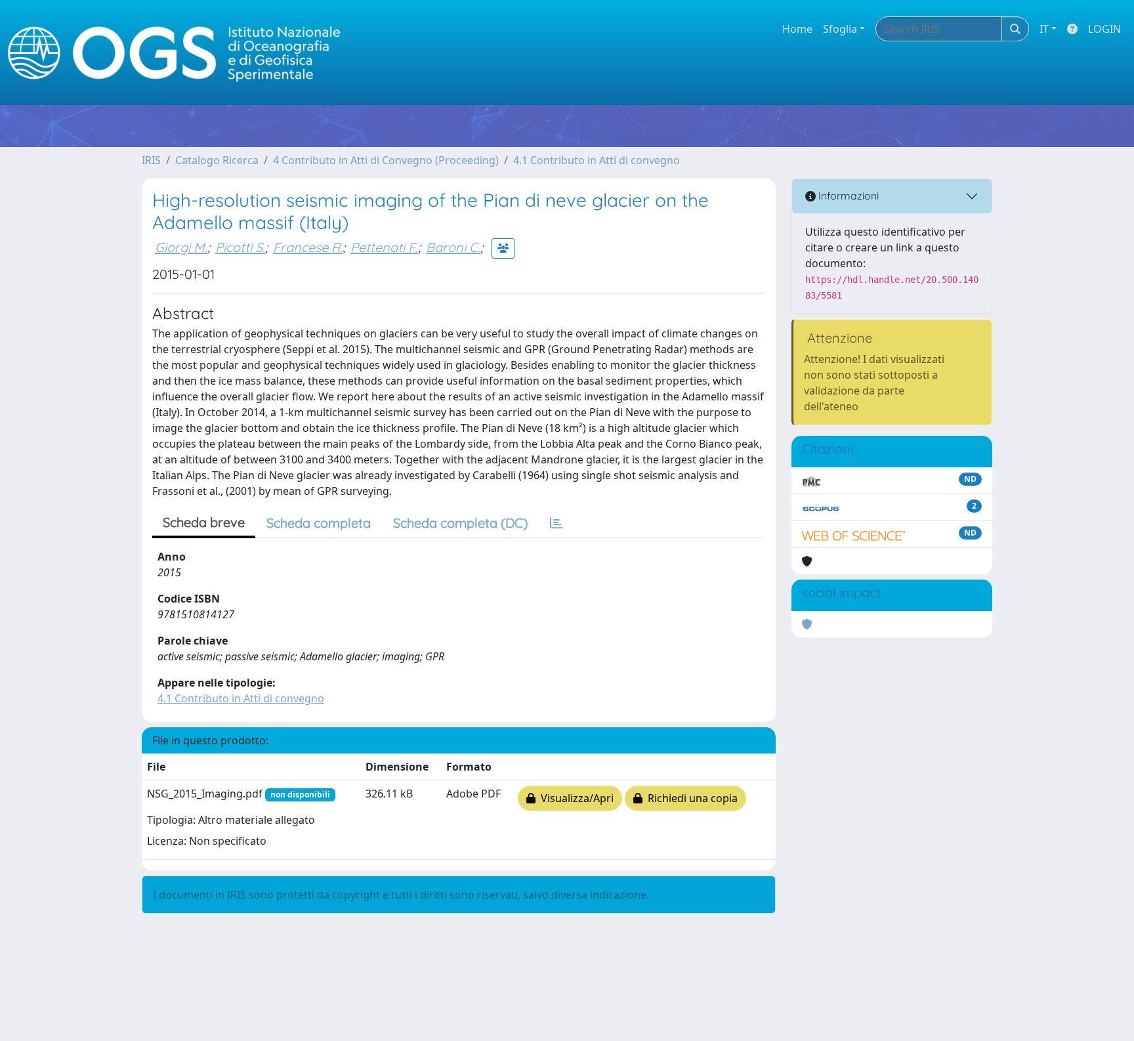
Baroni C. (453, 247)
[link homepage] (180, 53)
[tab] (556, 523)
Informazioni (847, 195)
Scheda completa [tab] (318, 523)
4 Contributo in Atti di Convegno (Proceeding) (386, 160)
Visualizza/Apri (575, 798)
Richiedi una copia (690, 798)
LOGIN (1104, 29)
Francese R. (308, 247)
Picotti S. (240, 247)
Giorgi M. (181, 247)
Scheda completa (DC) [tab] (460, 523)
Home (797, 29)
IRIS (151, 160)
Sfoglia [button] (840, 29)
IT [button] (1044, 29)
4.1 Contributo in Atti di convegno (596, 160)
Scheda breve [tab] (204, 522)
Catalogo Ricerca (217, 160)
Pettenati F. (384, 247)
